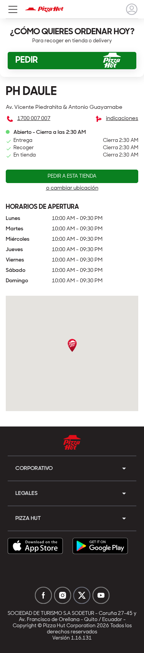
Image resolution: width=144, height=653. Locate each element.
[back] (132, 9)
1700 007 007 (33, 119)
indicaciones (122, 119)
